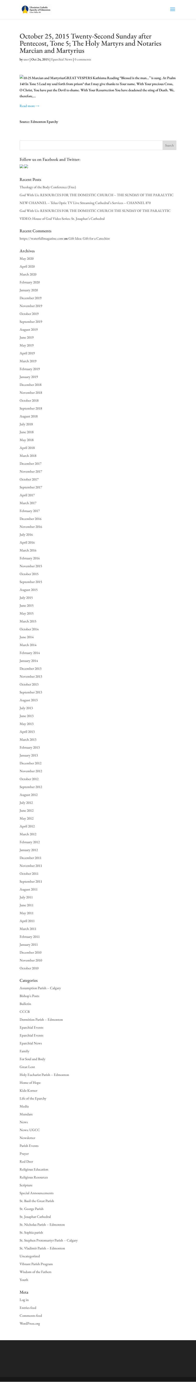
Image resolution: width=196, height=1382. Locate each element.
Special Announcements (37, 1193)
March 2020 (28, 274)
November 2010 (31, 960)
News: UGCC (30, 1130)
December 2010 (30, 952)
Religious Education (34, 1169)
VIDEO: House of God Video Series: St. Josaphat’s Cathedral (62, 218)
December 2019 (30, 298)
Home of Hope (30, 1082)
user (26, 59)
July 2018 (26, 424)
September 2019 (31, 321)
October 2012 (29, 779)
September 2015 (31, 581)
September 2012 (31, 786)
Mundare (26, 1114)
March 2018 (28, 455)
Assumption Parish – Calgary (40, 988)
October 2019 (29, 313)
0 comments (83, 59)
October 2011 (29, 873)
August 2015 (29, 589)
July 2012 (26, 802)
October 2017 (29, 479)
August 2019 (29, 329)
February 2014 (30, 652)
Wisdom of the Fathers (35, 1271)
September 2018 (31, 408)
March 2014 (28, 644)
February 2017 (30, 510)
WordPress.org (30, 1323)
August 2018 (29, 416)
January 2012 (29, 850)
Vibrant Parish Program (36, 1264)
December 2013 (30, 668)
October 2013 (29, 684)
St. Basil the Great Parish (37, 1200)
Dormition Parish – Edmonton (41, 1019)
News (24, 1122)
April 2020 (27, 266)
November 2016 (31, 526)
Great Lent (27, 1066)
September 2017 (31, 487)
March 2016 (28, 550)
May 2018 (26, 439)
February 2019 (30, 369)
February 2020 (30, 282)
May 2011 (26, 913)
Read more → (29, 105)
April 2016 (27, 542)
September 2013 (31, 692)
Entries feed (28, 1307)
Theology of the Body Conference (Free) (48, 187)
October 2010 (29, 968)
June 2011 (26, 905)
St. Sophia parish (31, 1232)
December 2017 (30, 463)
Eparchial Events (31, 1027)
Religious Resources (34, 1177)
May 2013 (26, 723)
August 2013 (29, 700)
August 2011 (29, 889)
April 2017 (27, 495)
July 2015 (26, 597)
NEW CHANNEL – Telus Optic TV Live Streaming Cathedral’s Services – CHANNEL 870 (85, 202)
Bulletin (25, 1003)
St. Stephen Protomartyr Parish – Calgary (49, 1240)
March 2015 (28, 621)
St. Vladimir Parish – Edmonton (42, 1248)
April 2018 (27, 447)
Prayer (24, 1153)
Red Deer (26, 1161)
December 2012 (30, 763)
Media (24, 1106)
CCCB (25, 1011)
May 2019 (26, 345)
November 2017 (31, 471)
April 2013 (27, 731)
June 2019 (26, 337)
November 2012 (31, 771)
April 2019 (27, 353)
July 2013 (26, 708)
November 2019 (31, 305)
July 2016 (26, 534)
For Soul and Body (32, 1059)
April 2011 (27, 920)
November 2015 (31, 566)
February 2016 (30, 558)
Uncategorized (30, 1256)
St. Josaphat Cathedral (35, 1216)
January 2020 (29, 290)
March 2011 (28, 928)
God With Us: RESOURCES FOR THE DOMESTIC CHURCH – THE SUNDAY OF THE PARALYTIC (97, 195)
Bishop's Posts (29, 995)
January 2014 (29, 660)
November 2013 (31, 676)
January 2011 (29, 944)
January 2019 (29, 376)
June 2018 (26, 432)
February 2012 (30, 842)
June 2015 (26, 605)
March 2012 (28, 834)
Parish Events (29, 1145)
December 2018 (30, 384)
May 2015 (26, 613)
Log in (24, 1299)
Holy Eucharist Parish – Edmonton (44, 1074)
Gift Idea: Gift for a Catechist (89, 238)
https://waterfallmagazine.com (41, 238)
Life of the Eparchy (33, 1098)
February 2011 (30, 936)
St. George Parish (32, 1208)
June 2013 (26, 715)
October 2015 (29, 574)
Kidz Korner (28, 1090)
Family (24, 1051)
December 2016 (30, 518)
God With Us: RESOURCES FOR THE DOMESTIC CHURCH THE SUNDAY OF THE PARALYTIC (95, 210)
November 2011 (31, 865)
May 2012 (26, 818)
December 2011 (30, 857)
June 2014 (26, 637)
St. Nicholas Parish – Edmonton (42, 1224)
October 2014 (29, 629)
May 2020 (26, 258)
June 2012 (26, 810)
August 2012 (29, 794)
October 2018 (29, 400)
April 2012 (27, 826)
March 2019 (28, 361)
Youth (24, 1279)
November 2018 (31, 392)
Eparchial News (61, 59)
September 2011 (31, 881)
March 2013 (28, 739)
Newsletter (27, 1137)
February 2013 (30, 747)
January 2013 (29, 755)
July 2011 (26, 897)
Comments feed (31, 1315)
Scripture (26, 1185)
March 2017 (28, 503)
